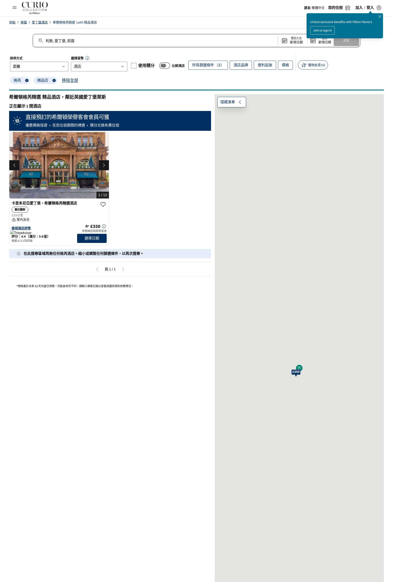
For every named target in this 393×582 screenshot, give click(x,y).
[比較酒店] (164, 65)
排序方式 (16, 58)
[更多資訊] (104, 226)
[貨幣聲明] (87, 58)
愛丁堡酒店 (40, 22)
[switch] (165, 65)
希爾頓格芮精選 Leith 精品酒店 (75, 22)
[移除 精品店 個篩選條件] (54, 80)
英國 (23, 22)
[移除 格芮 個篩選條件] (27, 80)
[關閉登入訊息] (380, 16)
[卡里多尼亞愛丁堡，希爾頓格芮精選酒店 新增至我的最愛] (103, 204)
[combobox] (155, 40)
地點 (12, 22)
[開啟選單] (14, 7)
